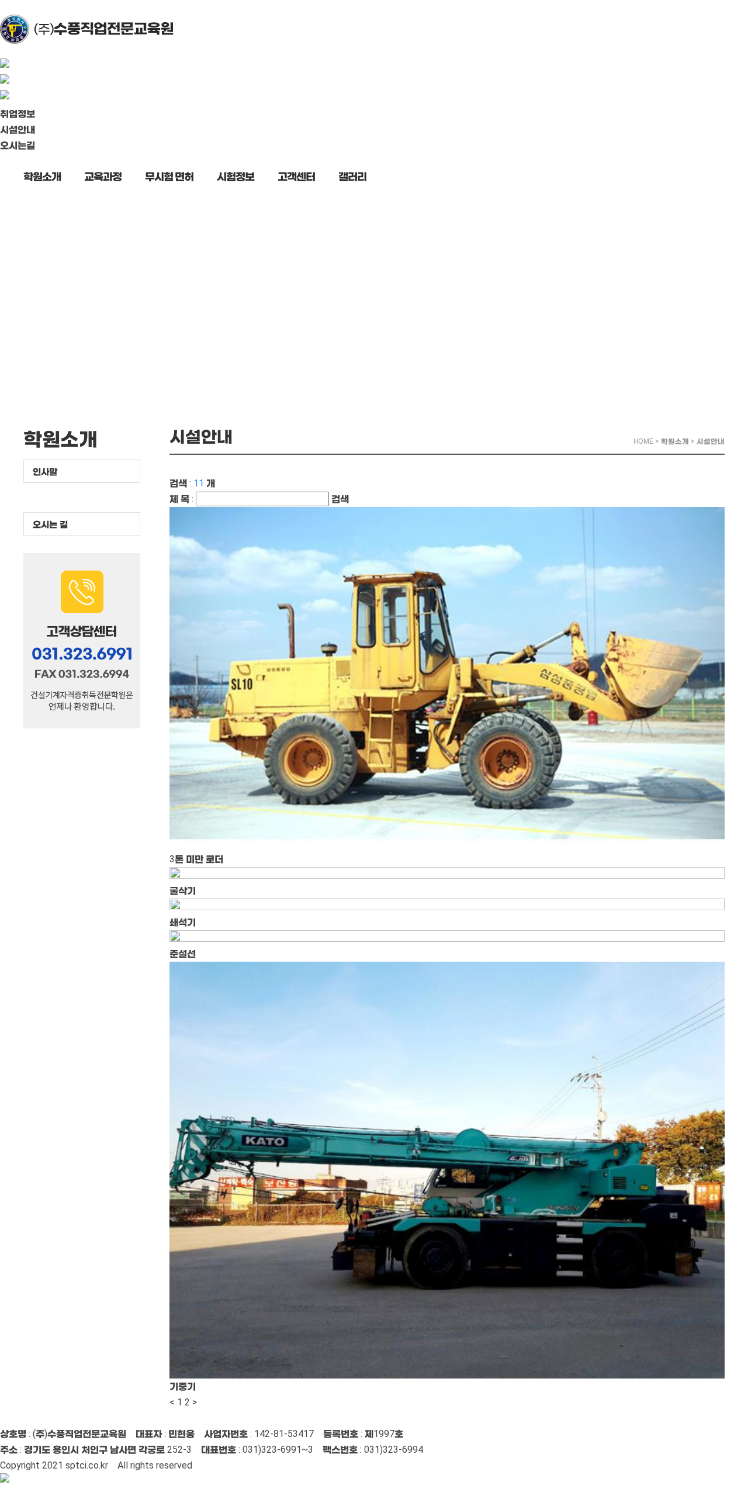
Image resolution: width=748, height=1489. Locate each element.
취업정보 (17, 113)
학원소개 (42, 176)
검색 (340, 499)
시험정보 (235, 176)
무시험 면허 (169, 176)
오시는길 (17, 145)
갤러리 (352, 176)
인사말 (45, 472)
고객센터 (296, 176)
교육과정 (103, 176)
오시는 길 (50, 524)
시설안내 (17, 129)
